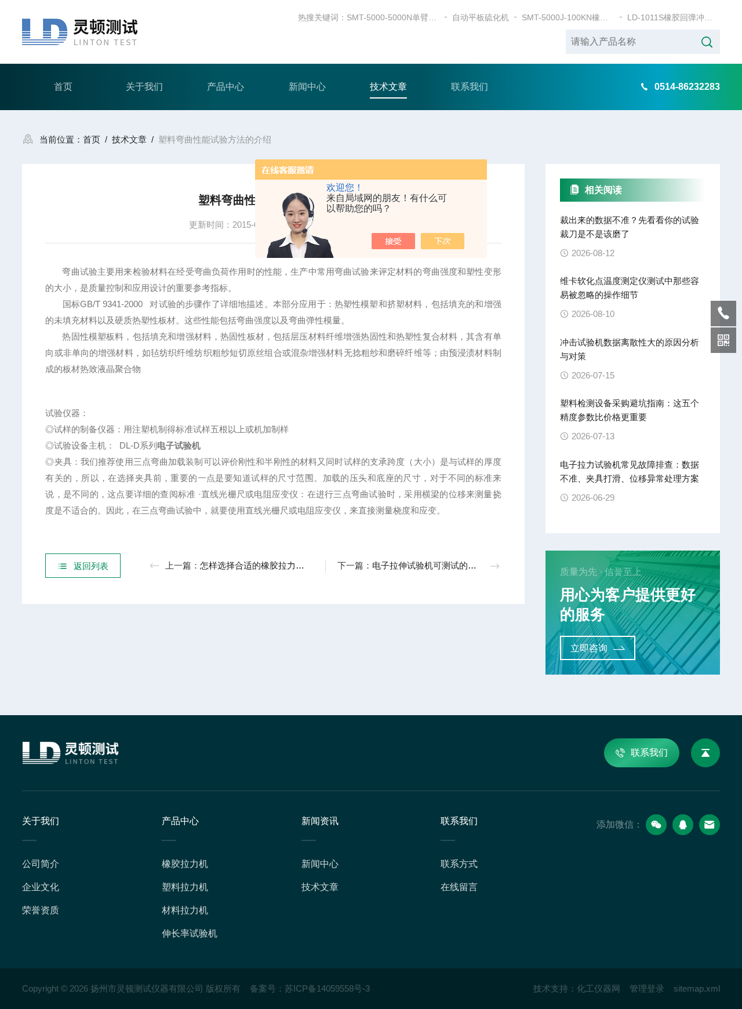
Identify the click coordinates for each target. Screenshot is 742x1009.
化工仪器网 (598, 988)
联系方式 (459, 864)
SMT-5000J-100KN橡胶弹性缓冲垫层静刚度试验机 (568, 17)
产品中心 (225, 87)
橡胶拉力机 (185, 864)
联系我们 (469, 87)
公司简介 (40, 864)
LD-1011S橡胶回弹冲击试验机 (673, 17)
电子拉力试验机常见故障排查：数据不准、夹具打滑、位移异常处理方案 (629, 471)
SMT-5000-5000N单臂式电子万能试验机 (393, 17)
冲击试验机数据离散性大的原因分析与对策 (629, 349)
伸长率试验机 (189, 933)
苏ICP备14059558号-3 (327, 988)
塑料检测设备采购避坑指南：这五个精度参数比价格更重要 (629, 410)
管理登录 (647, 988)
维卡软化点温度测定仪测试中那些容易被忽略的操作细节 (629, 288)
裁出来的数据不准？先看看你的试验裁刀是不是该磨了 (629, 227)
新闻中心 (307, 87)
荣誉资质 (40, 910)
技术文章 (388, 87)
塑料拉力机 (185, 887)
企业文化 (40, 887)
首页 (63, 87)
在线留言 (459, 887)
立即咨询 (589, 648)
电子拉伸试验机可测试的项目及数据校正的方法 (463, 565)
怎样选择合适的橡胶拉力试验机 (261, 565)
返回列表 (91, 566)
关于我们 (144, 87)
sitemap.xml (697, 988)
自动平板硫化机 (480, 17)
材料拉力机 (185, 910)
